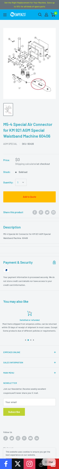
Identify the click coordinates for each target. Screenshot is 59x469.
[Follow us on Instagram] (18, 438)
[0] (53, 15)
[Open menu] (5, 15)
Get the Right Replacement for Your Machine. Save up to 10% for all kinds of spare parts (29, 4)
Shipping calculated (26, 163)
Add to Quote (29, 196)
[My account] (46, 14)
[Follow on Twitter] (18, 464)
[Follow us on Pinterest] (24, 438)
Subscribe (14, 411)
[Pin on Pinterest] (41, 212)
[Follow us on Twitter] (12, 438)
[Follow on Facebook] (6, 464)
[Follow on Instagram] (29, 464)
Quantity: (8, 182)
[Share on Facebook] (34, 212)
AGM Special (10, 143)
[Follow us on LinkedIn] (36, 438)
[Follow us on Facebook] (5, 438)
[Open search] (40, 14)
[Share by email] (53, 212)
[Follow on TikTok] (41, 464)
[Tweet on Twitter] (47, 212)
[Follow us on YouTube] (30, 438)
